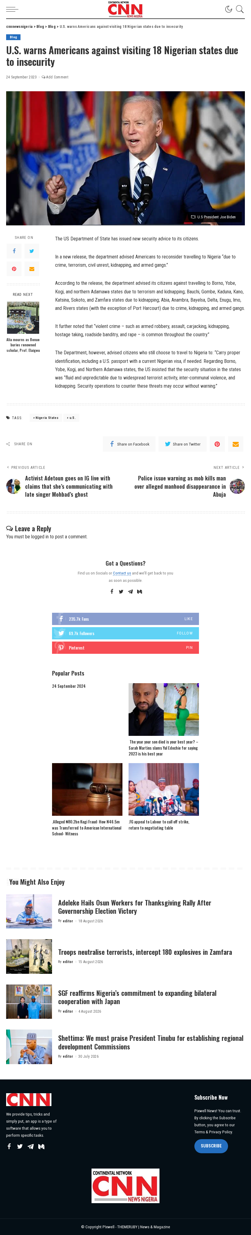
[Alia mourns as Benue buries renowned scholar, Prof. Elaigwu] (23, 318)
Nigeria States (47, 418)
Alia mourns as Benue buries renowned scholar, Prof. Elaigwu (23, 345)
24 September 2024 (69, 686)
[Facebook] (14, 251)
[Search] (238, 9)
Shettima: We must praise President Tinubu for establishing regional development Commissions (150, 1042)
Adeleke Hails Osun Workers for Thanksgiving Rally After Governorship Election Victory (134, 907)
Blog (13, 37)
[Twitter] (31, 251)
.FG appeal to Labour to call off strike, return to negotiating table (159, 825)
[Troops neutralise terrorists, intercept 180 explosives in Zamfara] (29, 956)
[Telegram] (130, 591)
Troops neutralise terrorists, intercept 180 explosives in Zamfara (145, 952)
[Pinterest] (14, 269)
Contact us (122, 572)
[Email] (31, 269)
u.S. (72, 418)
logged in (40, 537)
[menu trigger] (13, 9)
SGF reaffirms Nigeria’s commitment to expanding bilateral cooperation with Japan (137, 997)
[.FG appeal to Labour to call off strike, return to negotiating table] (164, 789)
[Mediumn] (139, 591)
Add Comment (57, 77)
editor (68, 921)
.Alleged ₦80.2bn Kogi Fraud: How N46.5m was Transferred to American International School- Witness (86, 828)
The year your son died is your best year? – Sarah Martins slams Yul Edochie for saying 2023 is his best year (163, 748)
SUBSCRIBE (211, 1145)
